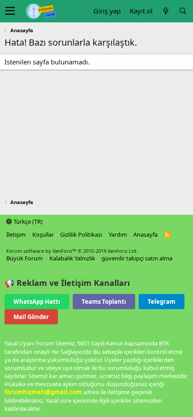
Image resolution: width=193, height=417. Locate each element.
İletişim (16, 234)
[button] (10, 11)
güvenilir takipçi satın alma (136, 258)
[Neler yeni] (165, 11)
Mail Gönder (31, 317)
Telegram (161, 302)
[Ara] (182, 11)
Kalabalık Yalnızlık (72, 258)
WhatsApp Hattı (36, 302)
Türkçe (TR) (27, 221)
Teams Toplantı (104, 302)
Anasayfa (145, 234)
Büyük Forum (24, 258)
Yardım (118, 234)
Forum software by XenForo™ (72, 250)
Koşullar (43, 234)
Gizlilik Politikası (81, 234)
